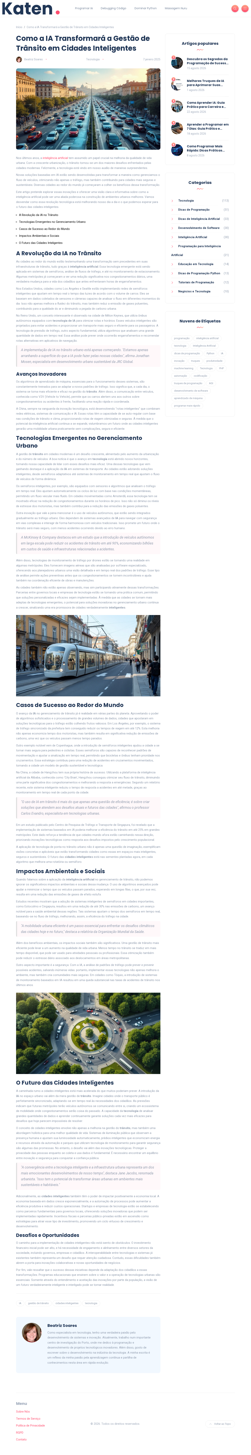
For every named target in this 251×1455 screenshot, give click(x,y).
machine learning (183, 368)
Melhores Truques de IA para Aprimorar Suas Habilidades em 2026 (205, 85)
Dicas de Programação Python (199, 273)
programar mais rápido (187, 405)
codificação (200, 375)
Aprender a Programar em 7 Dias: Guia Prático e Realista (208, 128)
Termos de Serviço (28, 1418)
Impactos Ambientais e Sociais (39, 236)
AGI (211, 383)
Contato (21, 1439)
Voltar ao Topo (222, 1423)
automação (180, 375)
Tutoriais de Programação (196, 282)
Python (210, 353)
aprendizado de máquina (188, 398)
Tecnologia (93, 59)
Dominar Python (146, 8)
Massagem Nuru (176, 8)
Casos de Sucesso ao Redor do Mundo (44, 229)
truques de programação (188, 383)
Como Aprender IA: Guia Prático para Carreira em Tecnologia (207, 107)
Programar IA (84, 8)
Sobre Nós (23, 1411)
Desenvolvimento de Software (199, 228)
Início (19, 27)
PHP (221, 368)
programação (182, 338)
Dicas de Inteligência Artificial (199, 219)
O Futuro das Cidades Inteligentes (41, 243)
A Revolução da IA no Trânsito (38, 215)
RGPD (19, 1432)
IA (20, 1303)
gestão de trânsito (38, 1303)
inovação (179, 360)
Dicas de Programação (194, 209)
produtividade (214, 360)
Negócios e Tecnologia (194, 291)
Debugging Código (113, 8)
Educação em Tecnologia (195, 264)
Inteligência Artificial (192, 237)
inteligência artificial (55, 158)
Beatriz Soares (33, 59)
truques (195, 360)
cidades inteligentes (66, 1303)
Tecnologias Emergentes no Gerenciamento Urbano (52, 222)
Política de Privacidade (30, 1425)
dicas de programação (187, 353)
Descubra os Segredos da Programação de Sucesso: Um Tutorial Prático (208, 63)
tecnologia (91, 1303)
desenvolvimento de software (191, 390)
